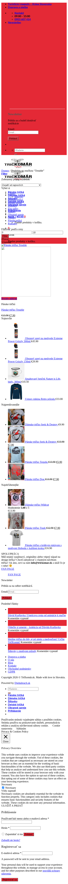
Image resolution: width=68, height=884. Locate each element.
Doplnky (12, 205)
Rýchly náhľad (9, 298)
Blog (10, 662)
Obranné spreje (16, 214)
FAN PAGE (7, 569)
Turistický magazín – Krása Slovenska (29, 4)
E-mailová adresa (11, 853)
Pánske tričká (16, 192)
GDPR (11, 671)
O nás (11, 659)
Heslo (5, 827)
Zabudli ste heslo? (10, 840)
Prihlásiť (29, 834)
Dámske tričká (15, 199)
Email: (11, 129)
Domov (5, 170)
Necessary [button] (6, 784)
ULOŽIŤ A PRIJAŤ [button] (12, 805)
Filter (5, 236)
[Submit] (16, 154)
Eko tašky (13, 208)
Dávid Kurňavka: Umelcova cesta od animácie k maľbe (37, 615)
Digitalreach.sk (22, 683)
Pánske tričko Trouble (12, 309)
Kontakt (12, 665)
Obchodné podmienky (19, 668)
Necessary (10, 787)
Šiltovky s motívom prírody (22, 651)
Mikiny (12, 211)
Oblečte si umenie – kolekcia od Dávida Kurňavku (34, 627)
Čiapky (12, 193)
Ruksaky (12, 223)
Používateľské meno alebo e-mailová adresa (25, 818)
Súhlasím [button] (21, 728)
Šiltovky (19, 196)
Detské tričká (15, 202)
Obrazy (12, 217)
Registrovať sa (10, 879)
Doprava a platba (18, 7)
